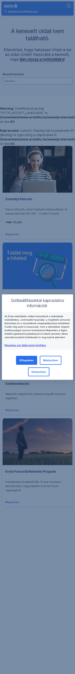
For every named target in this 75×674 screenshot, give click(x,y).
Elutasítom (39, 371)
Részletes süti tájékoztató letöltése (25, 345)
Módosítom (50, 360)
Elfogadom (27, 360)
